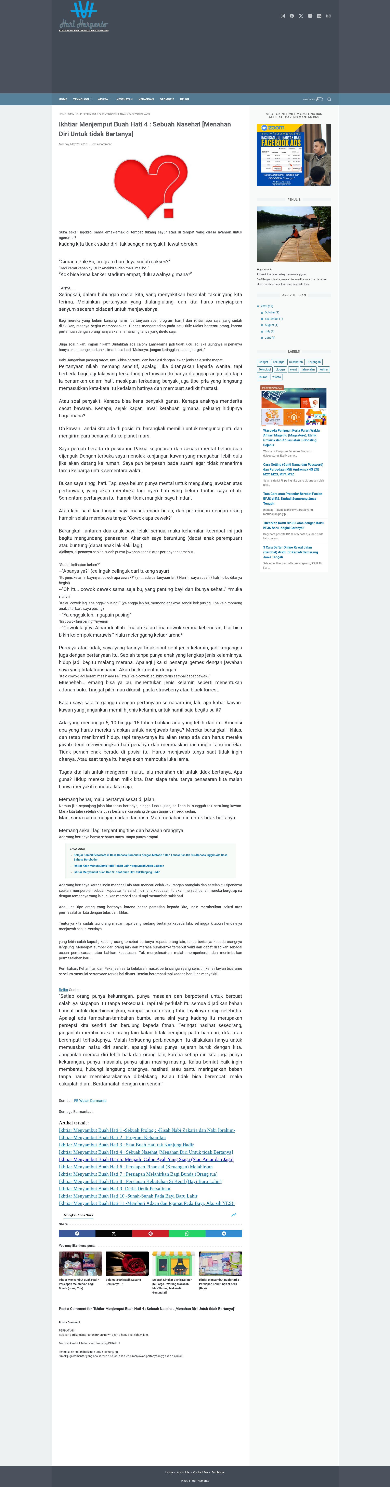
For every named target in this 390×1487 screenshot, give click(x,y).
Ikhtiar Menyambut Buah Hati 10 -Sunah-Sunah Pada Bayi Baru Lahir (128, 1196)
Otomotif (167, 99)
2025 (267, 306)
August (271, 325)
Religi (184, 99)
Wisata (103, 99)
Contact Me (200, 1472)
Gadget (263, 362)
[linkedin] (319, 16)
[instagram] (283, 16)
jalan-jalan (308, 369)
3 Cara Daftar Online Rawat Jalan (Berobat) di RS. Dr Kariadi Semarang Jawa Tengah (290, 552)
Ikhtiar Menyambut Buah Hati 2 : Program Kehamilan (112, 1137)
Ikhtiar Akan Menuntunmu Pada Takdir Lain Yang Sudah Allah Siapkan (119, 866)
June (270, 337)
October (272, 312)
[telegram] (224, 1233)
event (293, 369)
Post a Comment (101, 144)
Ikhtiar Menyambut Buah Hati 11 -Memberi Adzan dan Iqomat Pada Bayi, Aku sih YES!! (147, 1203)
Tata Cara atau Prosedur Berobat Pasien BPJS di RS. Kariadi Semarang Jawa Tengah (292, 498)
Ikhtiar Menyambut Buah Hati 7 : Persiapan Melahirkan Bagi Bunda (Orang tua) (138, 1174)
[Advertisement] (195, 63)
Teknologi (81, 99)
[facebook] (292, 16)
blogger (280, 369)
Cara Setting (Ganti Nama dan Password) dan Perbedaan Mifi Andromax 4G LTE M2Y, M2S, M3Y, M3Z (293, 469)
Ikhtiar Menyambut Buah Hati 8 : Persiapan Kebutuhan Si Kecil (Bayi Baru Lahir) (140, 1181)
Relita (63, 990)
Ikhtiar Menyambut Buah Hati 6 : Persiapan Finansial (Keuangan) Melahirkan (136, 1166)
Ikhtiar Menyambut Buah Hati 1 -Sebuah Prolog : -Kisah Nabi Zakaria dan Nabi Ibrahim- (147, 1130)
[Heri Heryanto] (86, 16)
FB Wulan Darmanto (90, 1100)
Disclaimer (218, 1472)
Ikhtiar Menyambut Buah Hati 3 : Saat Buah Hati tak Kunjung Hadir (126, 1144)
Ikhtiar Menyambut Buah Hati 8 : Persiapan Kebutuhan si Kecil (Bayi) (219, 1284)
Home (63, 99)
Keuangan (146, 99)
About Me (183, 1472)
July (269, 331)
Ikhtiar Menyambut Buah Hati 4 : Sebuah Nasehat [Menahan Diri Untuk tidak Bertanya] (146, 1152)
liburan (263, 377)
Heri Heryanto (200, 1480)
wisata (276, 377)
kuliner (324, 369)
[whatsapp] (187, 1233)
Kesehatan (125, 99)
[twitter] (301, 16)
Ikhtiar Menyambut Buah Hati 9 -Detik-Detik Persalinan (114, 1188)
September (274, 318)
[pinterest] (150, 1233)
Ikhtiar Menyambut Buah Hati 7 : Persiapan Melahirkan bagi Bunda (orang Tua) (79, 1284)
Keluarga (278, 362)
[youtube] (310, 16)
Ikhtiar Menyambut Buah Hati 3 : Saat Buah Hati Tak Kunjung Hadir (117, 872)
